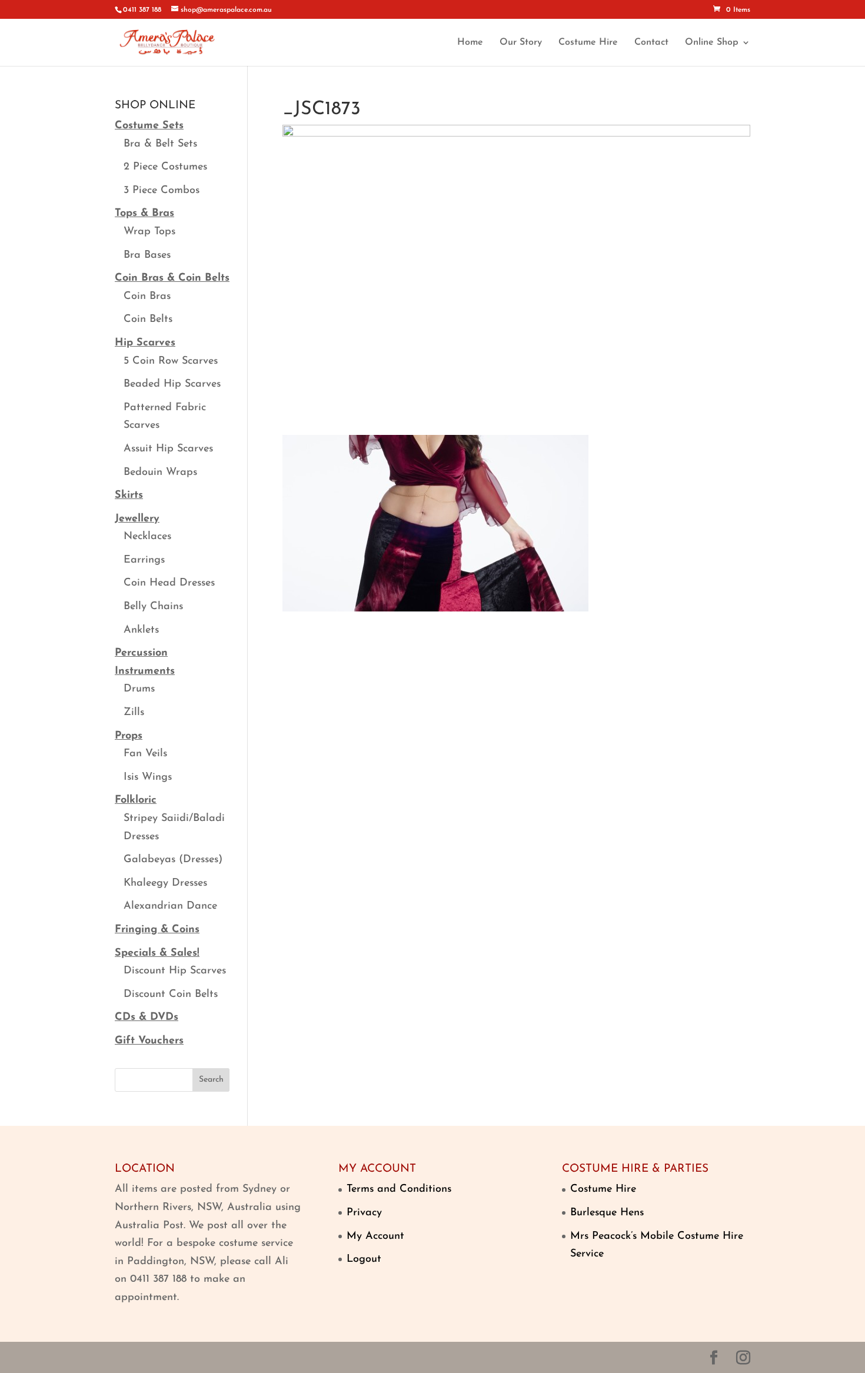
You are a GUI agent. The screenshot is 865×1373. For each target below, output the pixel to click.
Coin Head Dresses (169, 583)
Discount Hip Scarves (175, 971)
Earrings (144, 560)
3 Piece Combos (161, 190)
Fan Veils (145, 754)
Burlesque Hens (607, 1213)
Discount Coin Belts (171, 994)
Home (470, 42)
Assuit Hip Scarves (168, 449)
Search (211, 1079)
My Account (375, 1236)
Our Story (521, 42)
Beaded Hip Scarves (172, 384)
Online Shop (711, 42)
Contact (651, 42)
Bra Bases (147, 255)
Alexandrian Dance (170, 906)
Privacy (364, 1213)
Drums (139, 689)
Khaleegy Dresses (165, 883)
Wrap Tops (149, 232)
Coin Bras (147, 296)
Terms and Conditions (399, 1189)
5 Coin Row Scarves (171, 361)
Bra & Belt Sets (160, 144)
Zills (134, 712)
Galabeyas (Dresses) (173, 860)
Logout (364, 1259)
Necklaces (147, 536)
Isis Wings (148, 777)
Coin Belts (148, 319)
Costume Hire (588, 42)
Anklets (141, 630)
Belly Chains (153, 606)
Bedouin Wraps (160, 472)
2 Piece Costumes (165, 167)
